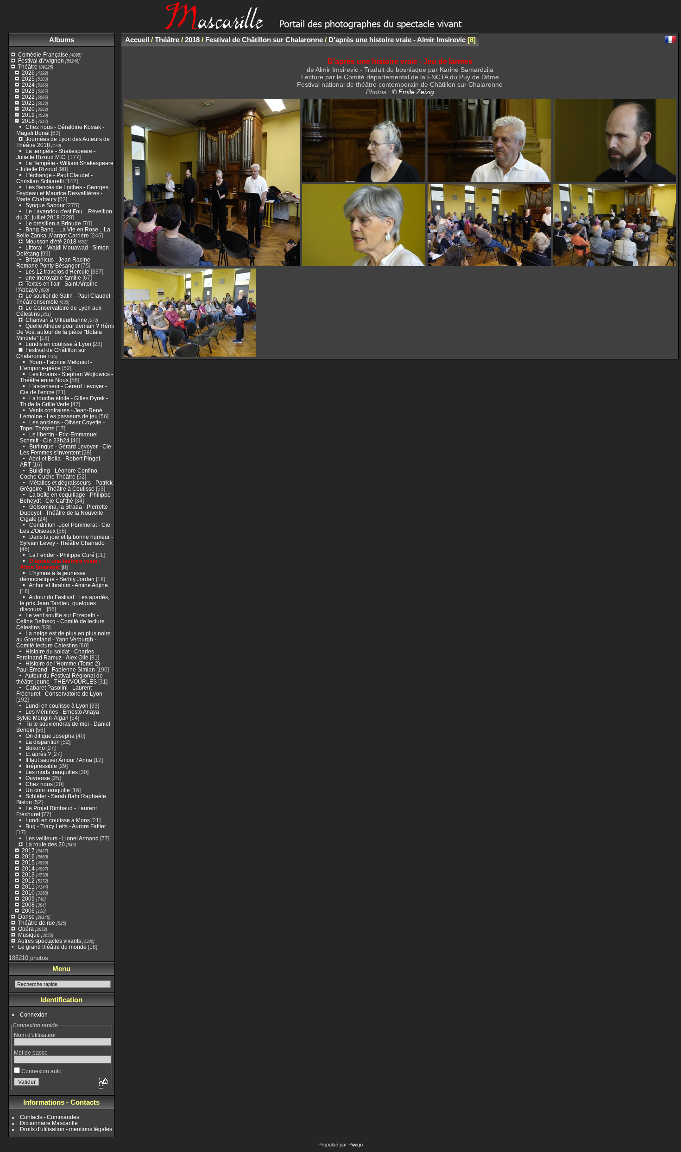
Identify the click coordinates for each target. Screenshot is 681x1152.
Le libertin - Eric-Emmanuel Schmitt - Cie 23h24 (59, 437)
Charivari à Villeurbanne (56, 320)
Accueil (137, 40)
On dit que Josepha (50, 736)
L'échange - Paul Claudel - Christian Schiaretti (54, 178)
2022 (28, 97)
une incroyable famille (53, 278)
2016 (28, 856)
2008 (28, 905)
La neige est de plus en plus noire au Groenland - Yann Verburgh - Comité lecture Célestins (63, 639)
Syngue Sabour (45, 205)
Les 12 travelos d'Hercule (57, 272)
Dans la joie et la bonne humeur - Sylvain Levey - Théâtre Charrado (66, 540)
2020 (28, 109)
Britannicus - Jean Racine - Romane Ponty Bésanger (55, 262)
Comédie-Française (43, 54)
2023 (28, 91)
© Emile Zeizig (413, 92)
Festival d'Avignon (41, 61)
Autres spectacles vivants (49, 941)
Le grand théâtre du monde (52, 947)
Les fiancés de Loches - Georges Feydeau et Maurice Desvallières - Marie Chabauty (62, 193)
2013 (28, 874)
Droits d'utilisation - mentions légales (66, 1129)
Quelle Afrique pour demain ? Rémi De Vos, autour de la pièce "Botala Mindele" (65, 332)
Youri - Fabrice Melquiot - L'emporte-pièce (56, 365)
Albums (61, 40)
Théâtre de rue (36, 923)
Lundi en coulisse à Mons (57, 820)
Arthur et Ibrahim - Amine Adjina (68, 585)
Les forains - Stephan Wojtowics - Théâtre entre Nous (66, 377)
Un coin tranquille (47, 790)
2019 (28, 115)
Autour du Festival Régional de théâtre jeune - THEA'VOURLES (59, 678)
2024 (28, 85)
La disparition (42, 742)
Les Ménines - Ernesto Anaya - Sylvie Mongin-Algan (59, 715)
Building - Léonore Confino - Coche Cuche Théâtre (60, 473)
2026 (28, 73)
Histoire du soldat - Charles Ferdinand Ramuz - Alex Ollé (55, 654)
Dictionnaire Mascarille (49, 1123)
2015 (28, 862)
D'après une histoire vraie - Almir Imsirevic (397, 40)
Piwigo (355, 1144)
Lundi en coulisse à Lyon (56, 706)
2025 (28, 79)
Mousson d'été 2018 (50, 241)
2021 (28, 103)
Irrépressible (41, 766)
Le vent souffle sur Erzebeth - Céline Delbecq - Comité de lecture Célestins (60, 621)
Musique (29, 935)
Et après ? (38, 754)
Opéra (26, 929)
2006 (28, 911)
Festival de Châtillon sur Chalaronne (264, 40)
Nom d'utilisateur (35, 1035)
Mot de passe (31, 1053)
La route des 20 (45, 844)
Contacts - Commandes (49, 1117)
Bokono (35, 748)
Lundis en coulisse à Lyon (58, 344)
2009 (28, 899)
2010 (28, 893)
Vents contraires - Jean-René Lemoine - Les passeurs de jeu (61, 413)
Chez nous (39, 784)
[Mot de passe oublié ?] (102, 1084)
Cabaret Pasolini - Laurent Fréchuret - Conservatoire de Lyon (59, 691)
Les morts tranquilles (51, 772)
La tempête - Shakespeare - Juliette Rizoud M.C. (55, 154)
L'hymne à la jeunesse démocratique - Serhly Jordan (57, 576)
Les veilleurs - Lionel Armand (62, 838)
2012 (28, 880)
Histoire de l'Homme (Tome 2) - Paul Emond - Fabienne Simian (59, 666)
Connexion (34, 1014)
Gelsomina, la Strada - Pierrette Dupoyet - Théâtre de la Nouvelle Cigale (64, 513)
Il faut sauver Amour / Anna (58, 760)
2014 (28, 868)
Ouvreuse (37, 778)
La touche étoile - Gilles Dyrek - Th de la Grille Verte (64, 401)
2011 (28, 886)
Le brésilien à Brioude (53, 223)
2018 (28, 121)
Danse (26, 917)
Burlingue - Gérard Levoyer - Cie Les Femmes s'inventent (65, 449)
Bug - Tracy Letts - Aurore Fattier (65, 826)
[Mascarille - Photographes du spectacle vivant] (340, 26)
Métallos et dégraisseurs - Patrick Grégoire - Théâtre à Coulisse (66, 486)
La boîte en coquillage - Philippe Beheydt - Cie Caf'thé (65, 498)
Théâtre (28, 67)
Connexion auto (41, 1071)
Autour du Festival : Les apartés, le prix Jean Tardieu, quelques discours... (64, 603)
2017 (28, 850)
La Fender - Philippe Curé (62, 555)
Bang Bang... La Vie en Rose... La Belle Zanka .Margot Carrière (63, 232)
